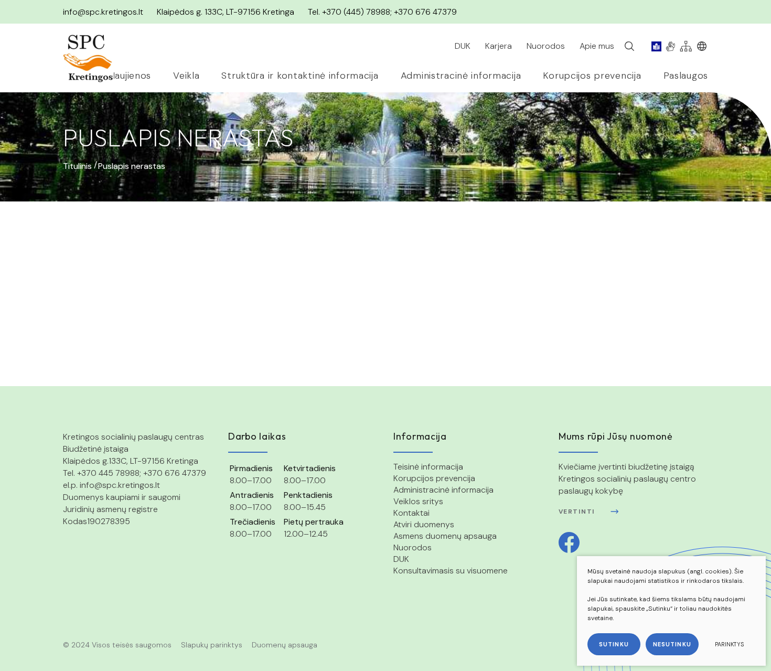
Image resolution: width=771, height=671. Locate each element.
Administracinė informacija (443, 489)
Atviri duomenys (423, 524)
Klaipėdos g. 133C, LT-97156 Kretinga (225, 11)
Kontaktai (411, 512)
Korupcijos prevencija (434, 478)
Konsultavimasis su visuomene (450, 570)
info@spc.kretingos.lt (103, 11)
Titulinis (77, 166)
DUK (401, 559)
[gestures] (671, 46)
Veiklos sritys (418, 501)
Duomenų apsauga (284, 644)
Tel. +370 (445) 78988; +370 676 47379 (382, 11)
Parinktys (729, 644)
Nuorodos (412, 547)
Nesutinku (672, 644)
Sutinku (614, 644)
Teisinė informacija (428, 466)
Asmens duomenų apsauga (445, 535)
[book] (656, 46)
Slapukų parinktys (211, 645)
